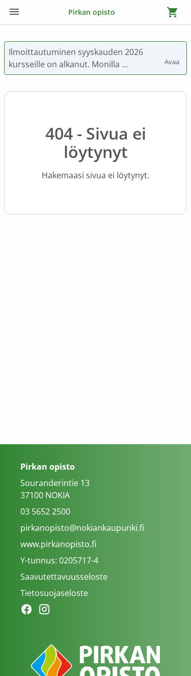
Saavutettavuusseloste (63, 576)
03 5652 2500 (45, 511)
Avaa (173, 57)
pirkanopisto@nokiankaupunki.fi (82, 527)
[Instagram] (47, 610)
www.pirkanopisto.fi (58, 544)
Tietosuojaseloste (54, 593)
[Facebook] (29, 610)
